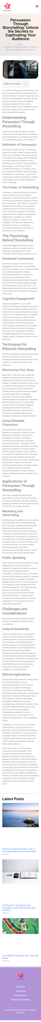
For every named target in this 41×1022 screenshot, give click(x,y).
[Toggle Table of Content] (24, 84)
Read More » (6, 854)
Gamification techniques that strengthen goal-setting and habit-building (19, 907)
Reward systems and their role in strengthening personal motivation (19, 850)
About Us (20, 987)
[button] (37, 6)
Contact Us (21, 991)
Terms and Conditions (20, 999)
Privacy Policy (20, 995)
